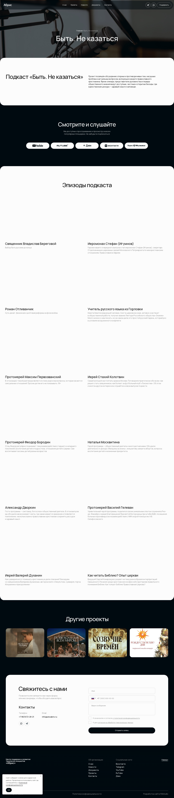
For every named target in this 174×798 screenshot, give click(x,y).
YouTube (120, 770)
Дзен (118, 776)
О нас (64, 5)
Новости (84, 5)
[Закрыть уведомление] (41, 776)
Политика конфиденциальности (87, 794)
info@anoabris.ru (49, 717)
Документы (96, 5)
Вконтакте (121, 764)
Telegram (120, 767)
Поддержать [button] (164, 5)
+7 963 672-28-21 (26, 717)
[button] (25, 642)
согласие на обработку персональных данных (115, 723)
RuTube (119, 773)
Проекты (74, 5)
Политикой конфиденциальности (16, 784)
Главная (79, 31)
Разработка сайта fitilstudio (155, 794)
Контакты (108, 5)
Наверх (165, 759)
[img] (66, 642)
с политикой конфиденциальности (126, 718)
